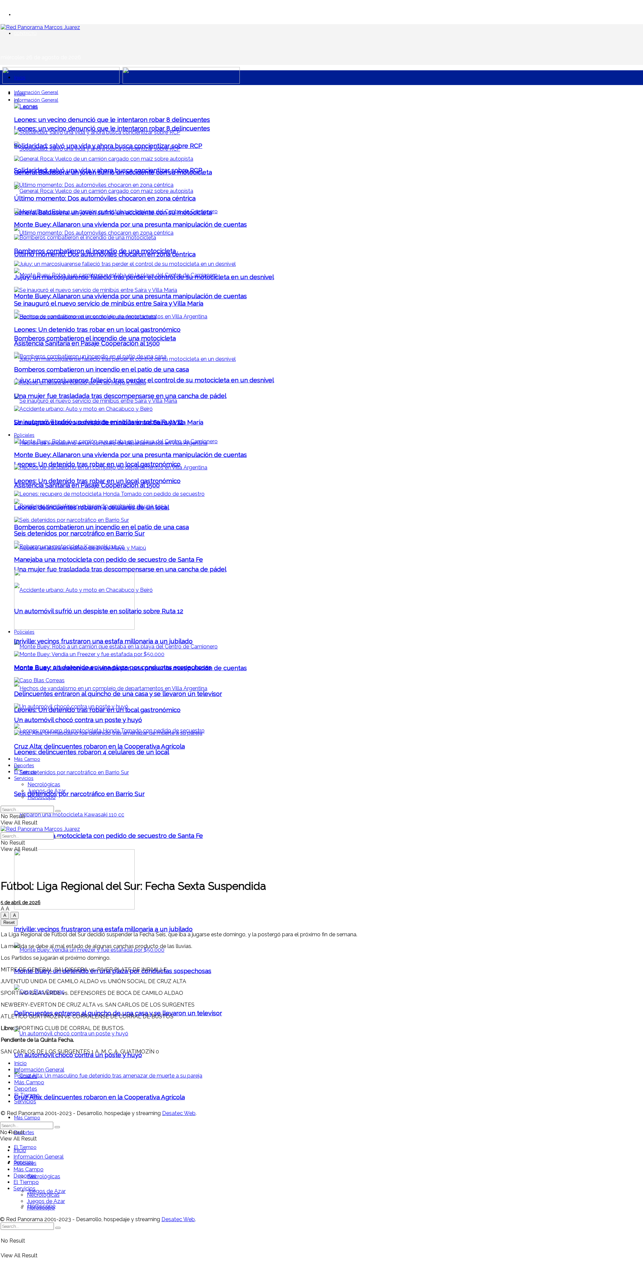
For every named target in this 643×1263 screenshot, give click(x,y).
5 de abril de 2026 (21, 902)
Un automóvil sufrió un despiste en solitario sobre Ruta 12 (98, 421)
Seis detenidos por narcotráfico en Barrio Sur (79, 793)
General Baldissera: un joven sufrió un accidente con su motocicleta (113, 172)
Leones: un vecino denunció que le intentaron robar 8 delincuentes (112, 128)
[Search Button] (58, 1228)
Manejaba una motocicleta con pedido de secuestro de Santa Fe (108, 835)
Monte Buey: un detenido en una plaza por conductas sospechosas (112, 667)
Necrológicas (43, 1176)
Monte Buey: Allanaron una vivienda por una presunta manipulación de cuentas (130, 296)
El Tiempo (25, 772)
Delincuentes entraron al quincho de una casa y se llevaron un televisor (118, 1013)
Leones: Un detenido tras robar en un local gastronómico (97, 464)
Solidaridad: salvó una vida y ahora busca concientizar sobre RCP (108, 145)
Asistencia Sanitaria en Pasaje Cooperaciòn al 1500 (87, 485)
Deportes (24, 765)
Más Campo (27, 1117)
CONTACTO (25, 33)
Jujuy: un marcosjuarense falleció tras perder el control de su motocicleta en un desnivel (144, 277)
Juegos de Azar (46, 1191)
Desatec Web (179, 1113)
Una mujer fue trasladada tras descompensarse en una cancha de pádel (120, 569)
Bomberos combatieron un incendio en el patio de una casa (101, 527)
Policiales (24, 632)
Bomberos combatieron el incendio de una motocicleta (95, 338)
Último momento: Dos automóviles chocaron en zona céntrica (105, 198)
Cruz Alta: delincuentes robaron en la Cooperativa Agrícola (99, 1097)
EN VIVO (22, 14)
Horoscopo (41, 797)
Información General (36, 92)
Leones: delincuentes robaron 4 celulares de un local (91, 752)
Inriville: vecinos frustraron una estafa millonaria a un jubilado (103, 929)
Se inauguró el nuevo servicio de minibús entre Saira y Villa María (108, 303)
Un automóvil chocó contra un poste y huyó (78, 1054)
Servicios (23, 778)
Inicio (19, 77)
